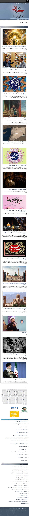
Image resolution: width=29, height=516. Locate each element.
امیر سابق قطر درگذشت (24, 503)
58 (23, 397)
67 (2, 397)
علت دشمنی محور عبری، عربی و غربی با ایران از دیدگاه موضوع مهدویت (16, 438)
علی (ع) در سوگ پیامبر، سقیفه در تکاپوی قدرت (17, 189)
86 (9, 401)
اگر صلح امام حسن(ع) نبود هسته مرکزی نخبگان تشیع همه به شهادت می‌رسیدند (15, 258)
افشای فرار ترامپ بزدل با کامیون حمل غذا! (21, 475)
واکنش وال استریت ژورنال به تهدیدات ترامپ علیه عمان (19, 470)
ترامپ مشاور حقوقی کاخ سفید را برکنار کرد (21, 477)
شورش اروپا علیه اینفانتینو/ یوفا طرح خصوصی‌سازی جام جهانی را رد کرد (17, 487)
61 (16, 397)
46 (25, 396)
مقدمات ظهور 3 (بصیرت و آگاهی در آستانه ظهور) (19, 452)
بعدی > (4, 402)
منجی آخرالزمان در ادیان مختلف (22, 449)
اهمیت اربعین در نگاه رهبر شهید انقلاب (19, 379)
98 (7, 402)
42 (9, 394)
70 (21, 399)
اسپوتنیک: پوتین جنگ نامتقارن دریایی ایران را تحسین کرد (19, 489)
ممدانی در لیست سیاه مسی (23, 495)
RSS (1, 462)
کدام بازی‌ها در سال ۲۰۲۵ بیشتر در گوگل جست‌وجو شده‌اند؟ (19, 474)
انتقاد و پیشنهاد (17, 508)
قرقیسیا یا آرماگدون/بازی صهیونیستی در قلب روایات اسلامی (15, 142)
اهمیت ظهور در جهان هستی (22, 446)
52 (11, 396)
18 (14, 391)
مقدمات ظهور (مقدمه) (23, 460)
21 (7, 391)
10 (7, 389)
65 (7, 397)
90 (25, 402)
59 (21, 397)
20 (9, 391)
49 (18, 396)
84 (14, 401)
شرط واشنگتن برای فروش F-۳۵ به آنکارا (22, 497)
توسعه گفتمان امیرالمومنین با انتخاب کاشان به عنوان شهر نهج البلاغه (14, 309)
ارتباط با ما (10, 508)
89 (2, 401)
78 (2, 399)
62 (14, 397)
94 (16, 402)
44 (4, 394)
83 (16, 401)
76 (7, 399)
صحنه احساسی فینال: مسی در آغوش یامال (21, 499)
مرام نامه (21, 508)
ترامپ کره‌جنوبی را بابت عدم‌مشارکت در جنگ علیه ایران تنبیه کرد (18, 472)
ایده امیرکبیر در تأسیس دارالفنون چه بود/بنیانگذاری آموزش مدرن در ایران (14, 118)
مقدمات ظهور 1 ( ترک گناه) (23, 457)
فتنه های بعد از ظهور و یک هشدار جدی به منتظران (19, 441)
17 (16, 391)
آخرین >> (25, 404)
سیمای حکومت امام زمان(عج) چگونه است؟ (20, 424)
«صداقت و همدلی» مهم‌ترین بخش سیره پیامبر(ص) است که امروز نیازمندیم (14, 283)
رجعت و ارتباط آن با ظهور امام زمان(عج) (21, 421)
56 (2, 396)
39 (16, 394)
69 (23, 399)
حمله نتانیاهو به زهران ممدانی (23, 493)
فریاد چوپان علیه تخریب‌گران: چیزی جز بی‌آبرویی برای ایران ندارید (18, 481)
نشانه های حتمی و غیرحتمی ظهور (22, 432)
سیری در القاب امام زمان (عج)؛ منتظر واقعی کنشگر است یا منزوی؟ (14, 46)
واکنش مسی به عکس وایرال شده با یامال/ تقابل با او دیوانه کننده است (18, 501)
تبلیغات (13, 508)
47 (23, 396)
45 (2, 394)
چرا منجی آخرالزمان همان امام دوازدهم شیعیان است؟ (18, 443)
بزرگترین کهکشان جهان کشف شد (22, 19)
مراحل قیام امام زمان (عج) (23, 427)
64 (9, 397)
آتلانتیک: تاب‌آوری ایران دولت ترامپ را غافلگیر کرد (20, 485)
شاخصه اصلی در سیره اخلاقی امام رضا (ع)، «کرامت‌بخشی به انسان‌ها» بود (15, 232)
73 (14, 399)
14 (23, 391)
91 (23, 402)
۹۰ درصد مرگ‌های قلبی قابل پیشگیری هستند (21, 468)
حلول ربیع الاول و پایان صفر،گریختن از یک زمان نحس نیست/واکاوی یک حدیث (15, 210)
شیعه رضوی (24, 332)
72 (16, 399)
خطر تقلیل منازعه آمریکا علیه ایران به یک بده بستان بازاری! (19, 466)
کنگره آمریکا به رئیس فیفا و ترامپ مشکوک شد (21, 491)
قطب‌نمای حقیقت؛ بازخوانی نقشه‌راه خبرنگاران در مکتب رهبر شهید (15, 354)
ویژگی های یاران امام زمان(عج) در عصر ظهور (20, 435)
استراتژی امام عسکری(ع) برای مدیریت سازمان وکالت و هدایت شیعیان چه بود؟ (15, 93)
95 (14, 402)
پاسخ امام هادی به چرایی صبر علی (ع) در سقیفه (17, 165)
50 (16, 396)
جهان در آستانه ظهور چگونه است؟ (22, 429)
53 (9, 396)
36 (23, 394)
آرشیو (3, 462)
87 (7, 401)
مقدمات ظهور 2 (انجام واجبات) (22, 454)
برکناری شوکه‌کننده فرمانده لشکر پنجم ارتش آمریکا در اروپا (19, 483)
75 (9, 399)
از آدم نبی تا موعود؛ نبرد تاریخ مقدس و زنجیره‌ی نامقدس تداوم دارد (14, 69)
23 (2, 391)
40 (14, 394)
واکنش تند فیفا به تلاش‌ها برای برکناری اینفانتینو (20, 479)
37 (21, 394)
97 (9, 402)
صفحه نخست (24, 508)
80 (23, 401)
